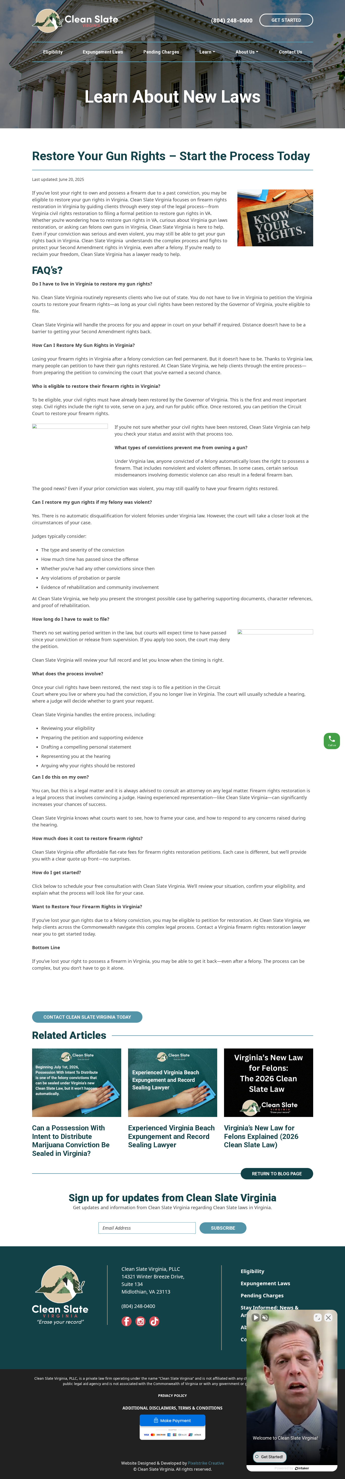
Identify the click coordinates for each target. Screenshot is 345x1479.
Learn (205, 52)
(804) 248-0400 (138, 1306)
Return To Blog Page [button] (277, 1173)
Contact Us (290, 52)
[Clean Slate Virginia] (75, 21)
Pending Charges (161, 52)
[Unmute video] (256, 1318)
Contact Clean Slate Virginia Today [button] (87, 1017)
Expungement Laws (103, 52)
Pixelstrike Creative (206, 1463)
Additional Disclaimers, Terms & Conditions (172, 1408)
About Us (245, 52)
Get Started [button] (286, 20)
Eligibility (53, 52)
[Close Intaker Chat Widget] (328, 1318)
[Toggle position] (318, 1318)
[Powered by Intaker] (302, 1468)
